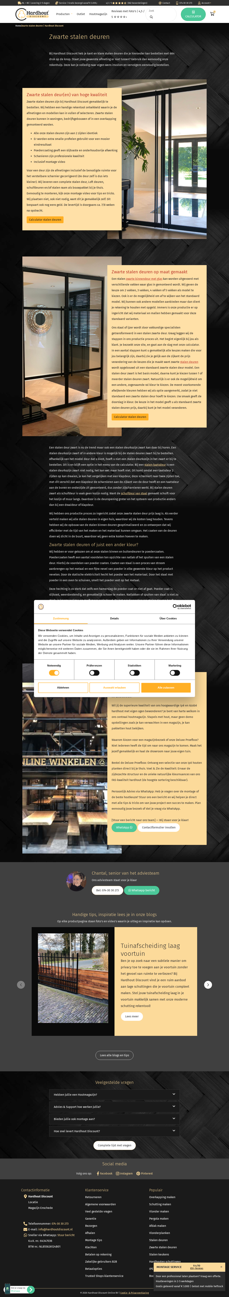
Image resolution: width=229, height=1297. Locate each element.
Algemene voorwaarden (100, 1204)
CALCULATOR (193, 16)
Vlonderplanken (159, 1233)
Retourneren (93, 1197)
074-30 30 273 (60, 1223)
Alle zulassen (166, 687)
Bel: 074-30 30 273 (107, 890)
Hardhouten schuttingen (165, 1261)
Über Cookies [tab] (168, 618)
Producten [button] (63, 14)
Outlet (81, 14)
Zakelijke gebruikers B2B (101, 1261)
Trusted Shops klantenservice (104, 1276)
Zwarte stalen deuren (163, 1247)
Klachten (91, 1247)
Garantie (90, 1218)
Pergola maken (159, 1218)
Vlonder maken (159, 1211)
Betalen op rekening (98, 1254)
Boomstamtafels (159, 1276)
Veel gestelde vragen (98, 1211)
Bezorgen (91, 1226)
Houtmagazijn (98, 14)
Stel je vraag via (18, 1289)
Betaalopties (93, 1268)
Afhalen (90, 1233)
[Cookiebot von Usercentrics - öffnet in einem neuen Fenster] (175, 606)
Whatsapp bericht (143, 890)
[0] (212, 14)
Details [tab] (114, 618)
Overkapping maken (162, 1197)
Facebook (105, 1173)
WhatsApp (123, 827)
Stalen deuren (158, 1240)
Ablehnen (63, 687)
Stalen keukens (159, 1254)
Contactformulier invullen (159, 827)
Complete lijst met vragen (114, 1145)
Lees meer (132, 1016)
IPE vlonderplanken (162, 1268)
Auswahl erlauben (114, 687)
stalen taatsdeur (155, 464)
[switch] (94, 673)
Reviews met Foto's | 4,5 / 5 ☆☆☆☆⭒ (128, 14)
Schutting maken (160, 1204)
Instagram (126, 1173)
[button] (208, 985)
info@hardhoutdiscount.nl (55, 1229)
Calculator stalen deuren (45, 219)
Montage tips (93, 1240)
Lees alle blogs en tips (114, 1055)
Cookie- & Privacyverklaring (134, 1292)
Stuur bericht (66, 1235)
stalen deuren (189, 362)
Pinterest (146, 1173)
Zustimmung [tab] (61, 618)
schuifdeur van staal (134, 493)
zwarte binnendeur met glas (144, 279)
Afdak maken (157, 1226)
